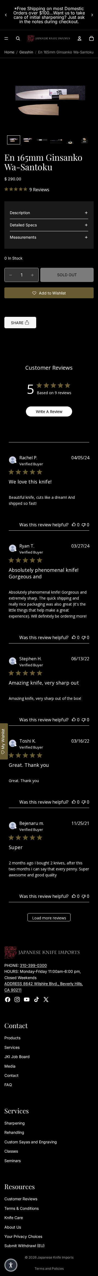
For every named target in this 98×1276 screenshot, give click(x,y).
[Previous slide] (6, 15)
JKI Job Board (17, 1057)
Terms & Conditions (21, 1208)
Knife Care (13, 1218)
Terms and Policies (49, 1268)
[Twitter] (46, 999)
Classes (11, 1151)
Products (12, 1038)
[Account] (79, 38)
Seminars (12, 1160)
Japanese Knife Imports (55, 1257)
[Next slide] (92, 15)
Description (20, 212)
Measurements (23, 237)
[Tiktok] (36, 999)
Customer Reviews (20, 1199)
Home (9, 52)
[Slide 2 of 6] (28, 140)
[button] (49, 100)
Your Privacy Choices (23, 1236)
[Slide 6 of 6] (84, 140)
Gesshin (26, 52)
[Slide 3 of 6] (42, 140)
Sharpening (14, 1123)
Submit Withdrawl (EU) (24, 1246)
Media (10, 1066)
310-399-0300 (33, 965)
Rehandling (14, 1132)
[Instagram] (17, 999)
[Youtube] (26, 999)
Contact (11, 1075)
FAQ (8, 1085)
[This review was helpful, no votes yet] (74, 525)
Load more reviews (49, 917)
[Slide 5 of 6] (70, 140)
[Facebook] (7, 999)
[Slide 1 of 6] (14, 140)
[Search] (18, 38)
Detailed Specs (23, 225)
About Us (12, 1227)
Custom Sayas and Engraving (30, 1142)
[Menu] (6, 38)
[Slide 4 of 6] (56, 140)
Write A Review (49, 411)
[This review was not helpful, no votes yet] (83, 525)
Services (12, 1047)
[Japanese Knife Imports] (49, 38)
